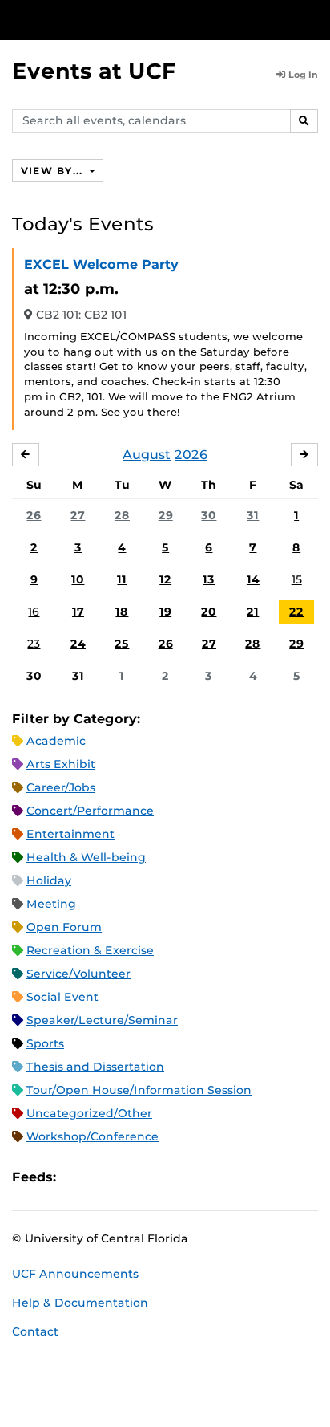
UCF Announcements (75, 1273)
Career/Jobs (60, 787)
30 (208, 515)
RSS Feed (131, 1178)
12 (165, 579)
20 (208, 611)
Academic (56, 741)
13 (209, 579)
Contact (35, 1331)
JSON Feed (185, 1178)
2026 (191, 454)
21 (253, 611)
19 (165, 611)
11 (122, 579)
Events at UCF (94, 71)
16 (33, 611)
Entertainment (70, 834)
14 (253, 579)
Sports (45, 1043)
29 (166, 515)
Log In (303, 74)
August (147, 454)
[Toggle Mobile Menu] (314, 19)
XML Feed (158, 1178)
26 (33, 515)
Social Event (62, 997)
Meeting (51, 903)
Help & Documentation (80, 1302)
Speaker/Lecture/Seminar (102, 1020)
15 (297, 579)
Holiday (48, 880)
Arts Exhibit (60, 764)
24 (78, 643)
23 (33, 643)
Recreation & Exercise (90, 950)
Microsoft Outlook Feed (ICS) (104, 1178)
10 (77, 579)
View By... (54, 171)
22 (296, 611)
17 (78, 611)
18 (121, 611)
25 (122, 643)
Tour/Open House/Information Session (139, 1090)
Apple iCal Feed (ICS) (77, 1178)
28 (122, 515)
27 (77, 515)
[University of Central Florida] (121, 19)
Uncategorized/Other (89, 1113)
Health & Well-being (86, 857)
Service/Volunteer (78, 973)
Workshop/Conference (92, 1136)
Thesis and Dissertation (95, 1066)
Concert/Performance (90, 810)
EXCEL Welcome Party (101, 264)
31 (253, 515)
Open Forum (64, 927)
